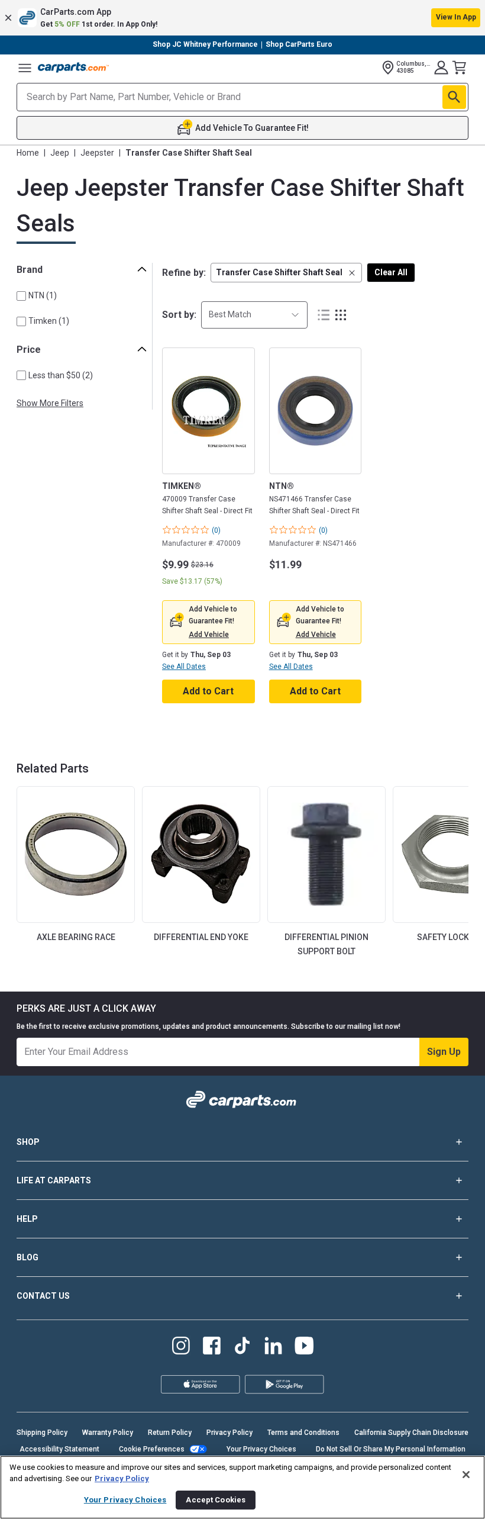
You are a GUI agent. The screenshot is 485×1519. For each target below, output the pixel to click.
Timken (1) (48, 321)
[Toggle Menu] (25, 67)
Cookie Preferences (152, 1449)
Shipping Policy (42, 1432)
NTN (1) (42, 295)
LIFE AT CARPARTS (54, 1180)
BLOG (27, 1257)
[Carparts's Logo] (73, 67)
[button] (242, 18)
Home (28, 152)
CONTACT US (43, 1296)
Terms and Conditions (303, 1432)
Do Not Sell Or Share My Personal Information (390, 1449)
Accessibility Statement (59, 1449)
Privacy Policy (229, 1432)
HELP (27, 1219)
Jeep (59, 152)
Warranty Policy (107, 1432)
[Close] (466, 1475)
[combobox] (254, 314)
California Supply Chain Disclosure (411, 1432)
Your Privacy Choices (261, 1449)
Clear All (391, 272)
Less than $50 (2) (60, 375)
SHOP (28, 1142)
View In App (456, 17)
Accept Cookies (215, 1499)
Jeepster (97, 152)
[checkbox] (21, 296)
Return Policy (170, 1432)
